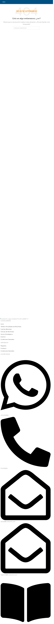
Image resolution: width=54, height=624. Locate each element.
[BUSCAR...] (38, 28)
